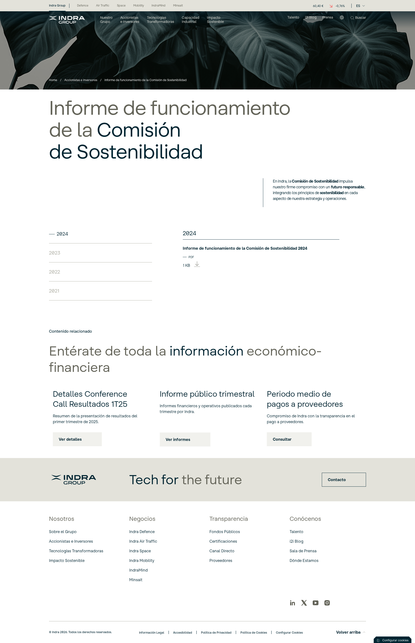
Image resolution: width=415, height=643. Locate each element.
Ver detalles (70, 439)
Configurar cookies (395, 640)
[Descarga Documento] (197, 264)
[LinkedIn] (292, 603)
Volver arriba (348, 632)
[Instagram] (327, 603)
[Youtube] (315, 603)
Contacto (337, 479)
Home (53, 80)
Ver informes (178, 439)
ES (358, 6)
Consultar (282, 439)
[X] (304, 603)
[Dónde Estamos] (342, 19)
